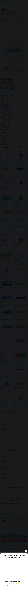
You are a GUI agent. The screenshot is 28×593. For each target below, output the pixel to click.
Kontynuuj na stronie (14, 591)
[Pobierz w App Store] (14, 587)
